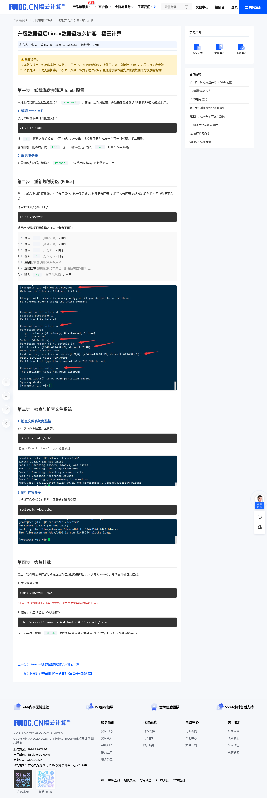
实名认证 (107, 738)
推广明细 (149, 745)
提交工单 (107, 752)
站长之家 (130, 780)
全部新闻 (19, 20)
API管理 (106, 745)
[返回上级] (6, 423)
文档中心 (202, 7)
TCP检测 (179, 780)
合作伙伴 (149, 731)
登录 (234, 7)
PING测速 (162, 780)
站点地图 (145, 780)
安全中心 (107, 731)
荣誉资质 (233, 752)
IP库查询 (114, 780)
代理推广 (149, 738)
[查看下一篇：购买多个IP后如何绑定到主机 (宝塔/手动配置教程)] (6, 396)
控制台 (219, 7)
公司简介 (233, 731)
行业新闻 (191, 731)
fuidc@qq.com (39, 754)
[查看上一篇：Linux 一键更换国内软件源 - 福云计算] (6, 382)
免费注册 (255, 7)
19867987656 (37, 749)
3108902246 (35, 760)
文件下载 (191, 745)
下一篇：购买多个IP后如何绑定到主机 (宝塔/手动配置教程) (56, 673)
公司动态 (233, 745)
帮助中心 (191, 738)
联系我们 (233, 738)
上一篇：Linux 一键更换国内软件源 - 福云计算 (48, 664)
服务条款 (107, 759)
